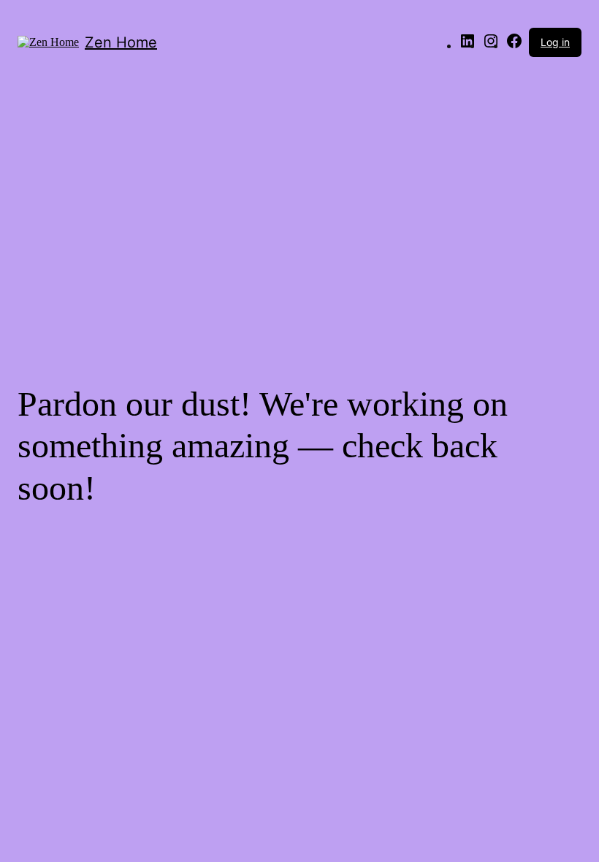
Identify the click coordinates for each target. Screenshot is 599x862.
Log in (555, 42)
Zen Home (121, 42)
